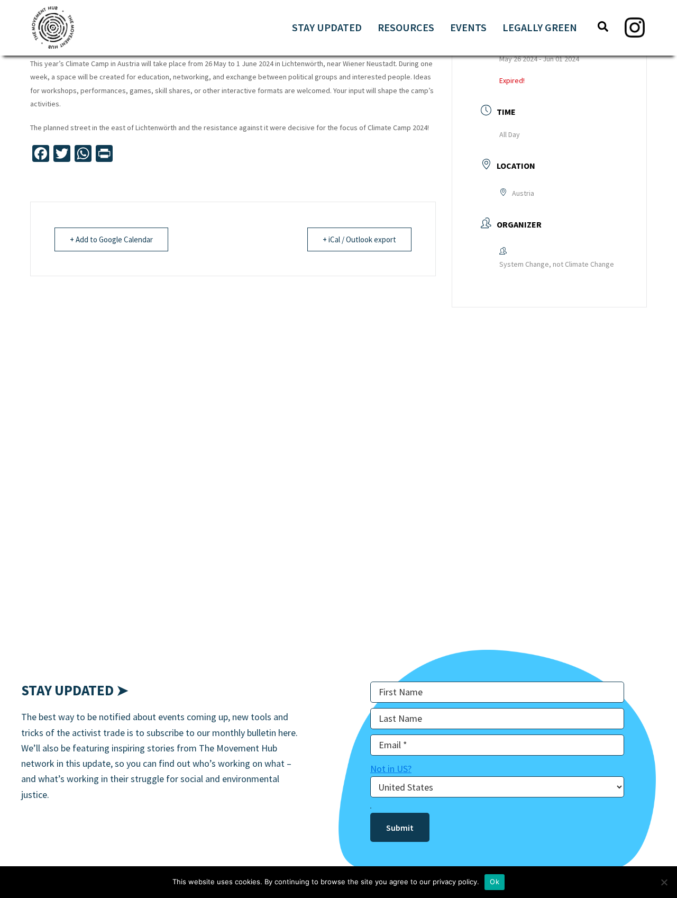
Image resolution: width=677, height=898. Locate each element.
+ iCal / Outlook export (359, 239)
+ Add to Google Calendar (111, 239)
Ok (494, 881)
